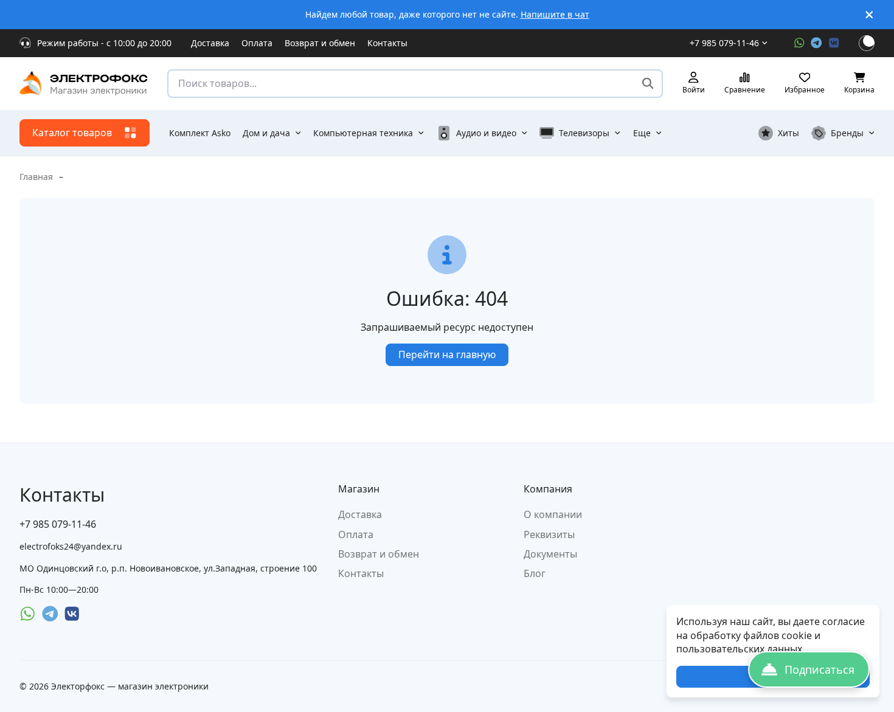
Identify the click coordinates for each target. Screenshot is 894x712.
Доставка (210, 43)
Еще (642, 133)
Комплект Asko (199, 133)
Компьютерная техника (363, 133)
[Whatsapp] (799, 43)
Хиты (788, 133)
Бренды (847, 133)
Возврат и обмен (320, 43)
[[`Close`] (869, 15)
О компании (553, 514)
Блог (535, 573)
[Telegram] (816, 43)
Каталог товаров (72, 132)
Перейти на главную (447, 354)
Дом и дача (266, 133)
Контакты (387, 43)
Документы (550, 554)
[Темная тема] (867, 43)
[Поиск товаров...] (648, 83)
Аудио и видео (486, 133)
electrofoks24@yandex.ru (70, 546)
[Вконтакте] (834, 43)
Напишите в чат (555, 14)
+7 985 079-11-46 (724, 43)
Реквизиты (549, 534)
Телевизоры (584, 133)
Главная (36, 176)
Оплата (256, 43)
